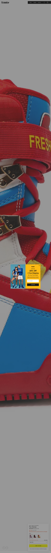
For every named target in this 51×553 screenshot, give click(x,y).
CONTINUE (33, 284)
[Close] (39, 265)
